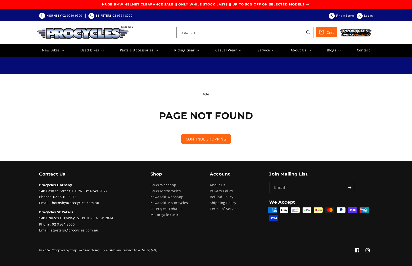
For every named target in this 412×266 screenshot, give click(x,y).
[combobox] (245, 32)
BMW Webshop (163, 185)
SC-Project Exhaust (166, 208)
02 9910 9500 (64, 197)
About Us (218, 185)
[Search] (308, 32)
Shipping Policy (223, 203)
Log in (368, 16)
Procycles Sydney (64, 250)
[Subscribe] (349, 187)
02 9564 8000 (63, 224)
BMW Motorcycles (165, 191)
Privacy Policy (221, 191)
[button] (52, 50)
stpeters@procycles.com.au (74, 230)
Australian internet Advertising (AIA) (132, 250)
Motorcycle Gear (164, 214)
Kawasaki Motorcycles (169, 203)
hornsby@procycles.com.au (75, 203)
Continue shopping (206, 139)
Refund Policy (221, 197)
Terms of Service (224, 208)
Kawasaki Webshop (167, 197)
